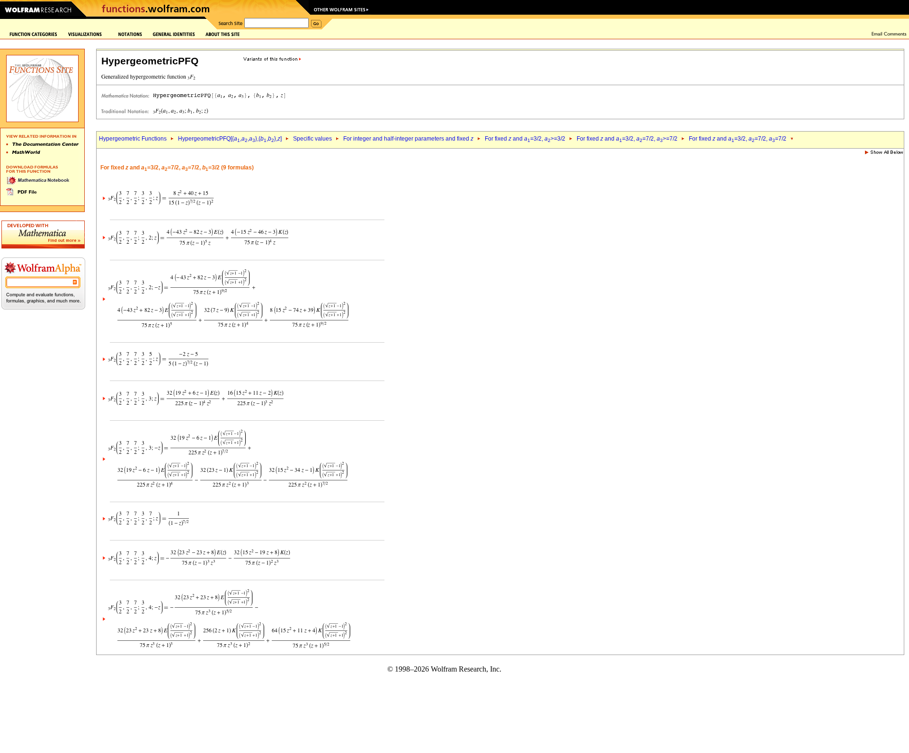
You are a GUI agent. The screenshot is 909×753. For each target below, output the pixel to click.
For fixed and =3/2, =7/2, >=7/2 (627, 138)
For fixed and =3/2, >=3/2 (525, 138)
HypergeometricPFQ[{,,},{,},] (230, 138)
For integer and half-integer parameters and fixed (408, 138)
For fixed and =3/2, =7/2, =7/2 (737, 138)
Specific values (312, 138)
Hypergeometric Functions (133, 138)
